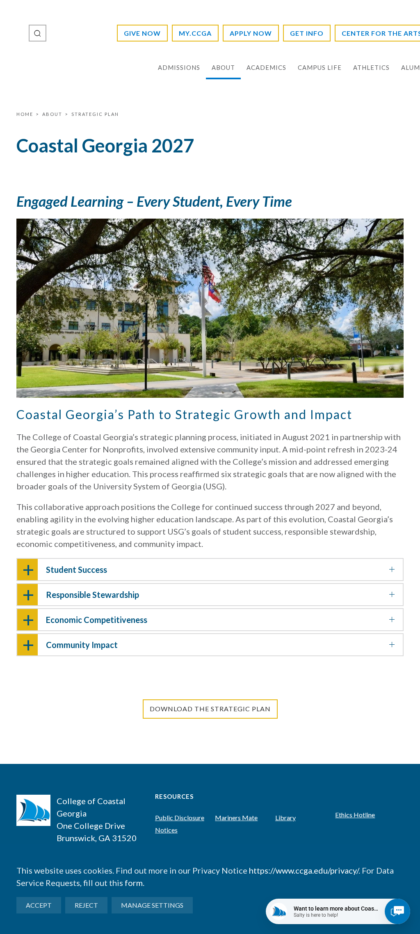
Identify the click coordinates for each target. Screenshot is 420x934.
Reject (86, 905)
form (134, 883)
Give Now (142, 33)
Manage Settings (152, 905)
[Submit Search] (37, 33)
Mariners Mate (236, 817)
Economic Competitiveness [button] (96, 620)
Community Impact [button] (82, 645)
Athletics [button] (371, 67)
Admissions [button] (179, 67)
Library (285, 817)
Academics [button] (266, 67)
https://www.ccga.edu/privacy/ (303, 870)
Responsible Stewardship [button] (92, 595)
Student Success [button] (76, 569)
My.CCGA (195, 33)
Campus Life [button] (320, 67)
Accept (39, 905)
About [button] (223, 67)
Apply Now (251, 33)
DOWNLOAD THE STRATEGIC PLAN (210, 709)
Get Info (307, 33)
